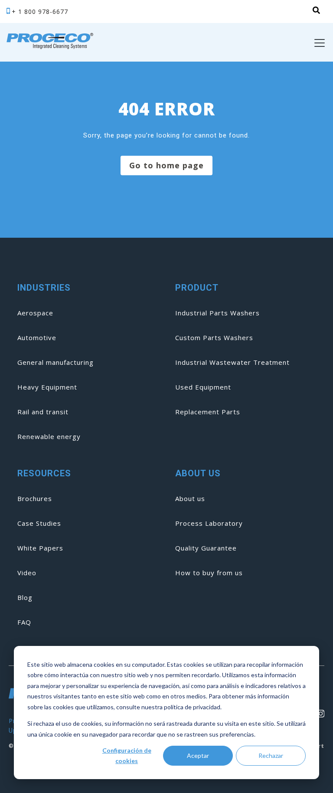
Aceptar (198, 755)
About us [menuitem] (190, 498)
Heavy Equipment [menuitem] (47, 387)
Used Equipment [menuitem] (203, 387)
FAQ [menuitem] (24, 622)
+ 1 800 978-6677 (40, 11)
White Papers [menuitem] (40, 548)
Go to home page (166, 165)
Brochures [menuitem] (34, 498)
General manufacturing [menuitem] (55, 362)
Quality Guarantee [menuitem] (206, 548)
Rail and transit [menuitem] (43, 411)
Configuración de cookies (126, 756)
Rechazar (270, 755)
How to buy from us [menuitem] (209, 572)
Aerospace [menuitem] (35, 312)
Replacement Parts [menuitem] (207, 411)
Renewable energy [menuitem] (49, 436)
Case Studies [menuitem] (39, 523)
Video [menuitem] (26, 572)
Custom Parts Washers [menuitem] (214, 337)
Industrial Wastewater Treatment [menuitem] (232, 362)
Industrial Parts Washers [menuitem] (217, 312)
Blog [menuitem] (25, 597)
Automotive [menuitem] (36, 337)
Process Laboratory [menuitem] (209, 523)
